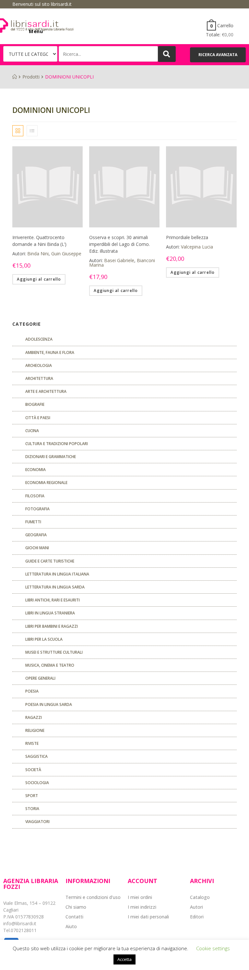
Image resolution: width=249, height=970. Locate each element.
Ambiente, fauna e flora (49, 352)
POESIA (32, 691)
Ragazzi (33, 717)
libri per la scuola (44, 639)
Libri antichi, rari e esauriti (52, 600)
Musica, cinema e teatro (49, 665)
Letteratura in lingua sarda (55, 587)
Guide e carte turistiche (49, 561)
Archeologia (38, 365)
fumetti (33, 522)
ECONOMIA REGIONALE (46, 482)
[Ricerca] (108, 54)
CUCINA (32, 430)
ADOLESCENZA (39, 339)
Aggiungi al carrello (39, 279)
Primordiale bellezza (187, 237)
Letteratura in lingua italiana (57, 574)
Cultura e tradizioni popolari (56, 443)
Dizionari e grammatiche (50, 456)
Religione (34, 730)
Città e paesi (37, 417)
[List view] (32, 130)
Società (33, 769)
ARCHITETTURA (39, 378)
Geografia (36, 535)
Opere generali (40, 678)
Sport (31, 795)
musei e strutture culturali (54, 652)
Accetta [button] (124, 959)
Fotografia (37, 509)
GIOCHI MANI (37, 548)
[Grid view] (17, 130)
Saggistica (36, 756)
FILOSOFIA (34, 496)
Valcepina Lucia (197, 247)
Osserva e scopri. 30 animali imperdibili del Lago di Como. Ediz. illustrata (119, 244)
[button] (218, 54)
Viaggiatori (37, 821)
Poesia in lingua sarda (48, 704)
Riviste (32, 743)
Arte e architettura (45, 391)
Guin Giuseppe (66, 253)
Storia (32, 808)
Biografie (34, 404)
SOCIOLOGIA (37, 782)
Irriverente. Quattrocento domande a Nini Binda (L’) (39, 240)
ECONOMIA (35, 469)
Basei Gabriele (119, 260)
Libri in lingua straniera (50, 613)
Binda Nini (38, 253)
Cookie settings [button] (213, 948)
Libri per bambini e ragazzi (51, 626)
